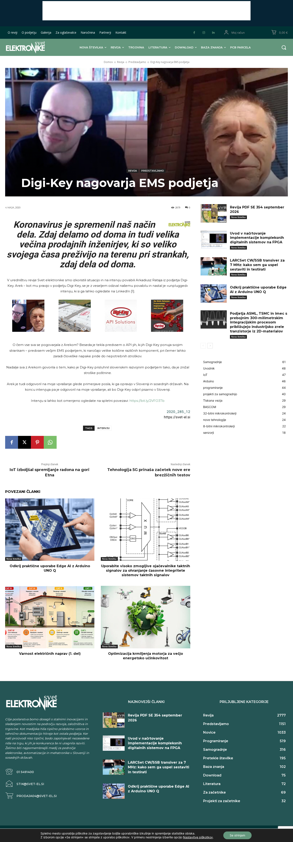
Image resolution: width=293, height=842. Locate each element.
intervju (103, 428)
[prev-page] (203, 345)
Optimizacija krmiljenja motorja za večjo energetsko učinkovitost (145, 656)
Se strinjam (237, 835)
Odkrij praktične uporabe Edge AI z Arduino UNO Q (50, 568)
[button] (284, 47)
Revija (120, 62)
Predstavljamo (137, 62)
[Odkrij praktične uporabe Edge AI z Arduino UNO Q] (49, 529)
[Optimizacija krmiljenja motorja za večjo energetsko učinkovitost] (145, 617)
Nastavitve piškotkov (198, 837)
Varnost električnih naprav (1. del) (50, 654)
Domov (108, 62)
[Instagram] (204, 32)
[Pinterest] (37, 442)
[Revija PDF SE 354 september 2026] (214, 213)
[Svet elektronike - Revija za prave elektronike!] (30, 47)
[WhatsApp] (50, 442)
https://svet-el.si (177, 417)
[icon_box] (19, 771)
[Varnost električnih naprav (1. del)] (49, 617)
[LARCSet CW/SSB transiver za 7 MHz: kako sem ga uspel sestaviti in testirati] (214, 266)
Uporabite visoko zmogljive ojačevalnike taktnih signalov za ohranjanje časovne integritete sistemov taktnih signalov (145, 570)
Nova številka (13, 558)
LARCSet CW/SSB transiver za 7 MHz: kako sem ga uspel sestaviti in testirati (257, 264)
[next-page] (210, 345)
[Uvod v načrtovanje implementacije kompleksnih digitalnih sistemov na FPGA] (214, 239)
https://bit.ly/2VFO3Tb (147, 401)
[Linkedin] (213, 32)
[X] (24, 442)
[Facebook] (194, 32)
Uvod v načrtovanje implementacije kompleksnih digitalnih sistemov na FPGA (257, 237)
